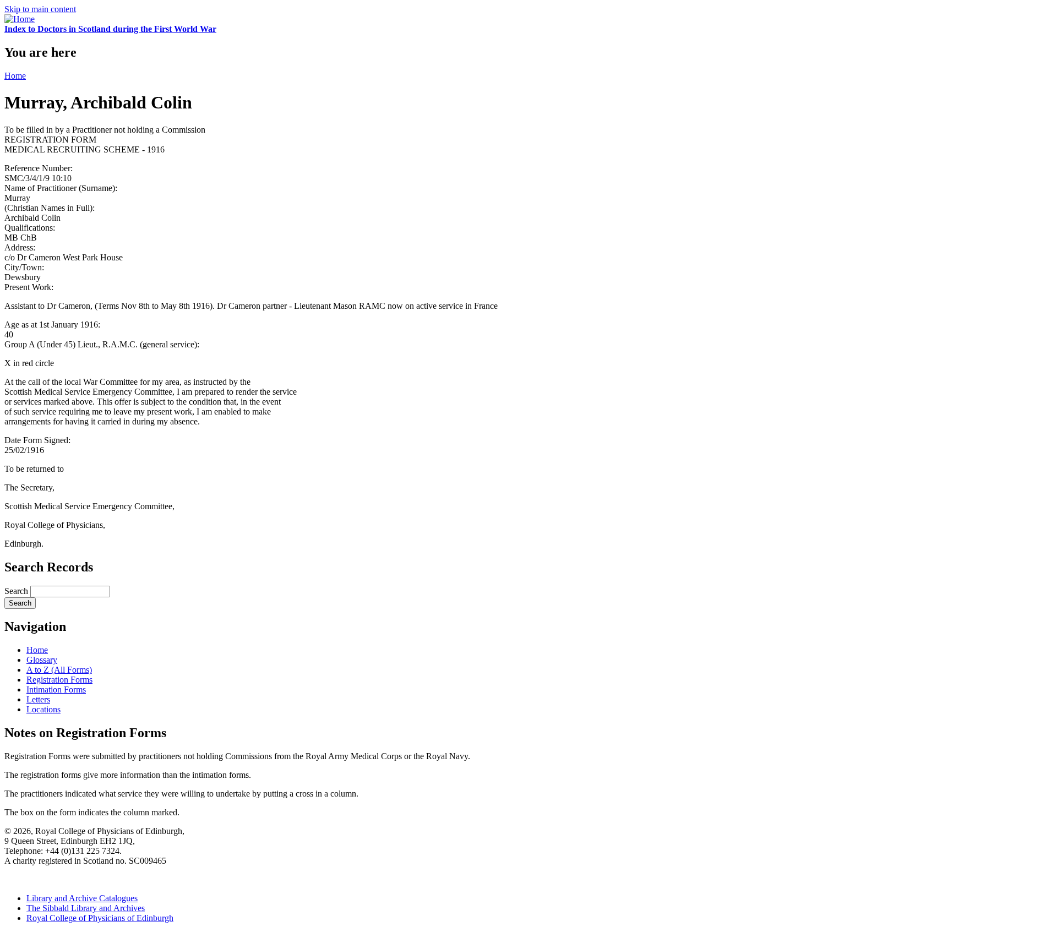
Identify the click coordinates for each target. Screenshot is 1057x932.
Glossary (41, 659)
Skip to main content (40, 9)
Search (17, 591)
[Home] (19, 19)
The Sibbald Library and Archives (85, 908)
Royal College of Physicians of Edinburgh (99, 918)
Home (15, 75)
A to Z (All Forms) (59, 669)
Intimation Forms (56, 689)
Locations (43, 709)
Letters (38, 699)
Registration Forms (59, 679)
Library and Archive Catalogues (82, 898)
